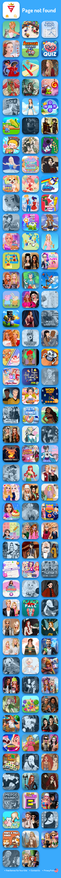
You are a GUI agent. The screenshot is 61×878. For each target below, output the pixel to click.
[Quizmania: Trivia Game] (49, 48)
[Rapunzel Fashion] (49, 376)
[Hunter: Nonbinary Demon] (30, 434)
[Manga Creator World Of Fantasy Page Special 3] (11, 858)
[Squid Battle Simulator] (11, 549)
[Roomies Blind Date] (11, 607)
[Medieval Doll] (49, 68)
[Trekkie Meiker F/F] (49, 549)
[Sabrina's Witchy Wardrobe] (49, 588)
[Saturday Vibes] (49, 492)
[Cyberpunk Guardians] (49, 704)
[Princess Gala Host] (49, 299)
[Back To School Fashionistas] (49, 530)
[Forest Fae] (30, 145)
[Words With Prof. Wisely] (11, 472)
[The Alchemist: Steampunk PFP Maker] (49, 781)
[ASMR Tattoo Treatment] (11, 222)
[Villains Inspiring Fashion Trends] (11, 415)
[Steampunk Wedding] (11, 627)
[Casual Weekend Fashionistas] (30, 453)
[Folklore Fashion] (30, 106)
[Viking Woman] (30, 839)
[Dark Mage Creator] (30, 511)
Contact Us (35, 870)
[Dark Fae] (49, 627)
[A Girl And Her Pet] (11, 29)
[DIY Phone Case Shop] (49, 145)
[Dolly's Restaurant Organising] (11, 357)
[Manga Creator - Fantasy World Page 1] (30, 762)
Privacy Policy (49, 870)
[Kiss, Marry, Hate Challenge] (49, 472)
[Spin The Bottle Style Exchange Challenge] (49, 800)
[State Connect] (30, 241)
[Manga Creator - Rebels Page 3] (11, 781)
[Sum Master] (11, 530)
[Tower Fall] (30, 607)
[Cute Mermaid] (30, 472)
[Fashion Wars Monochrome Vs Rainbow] (30, 299)
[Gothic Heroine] (49, 164)
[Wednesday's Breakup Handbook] (30, 819)
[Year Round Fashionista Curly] (11, 588)
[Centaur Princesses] (30, 781)
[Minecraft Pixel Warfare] (49, 318)
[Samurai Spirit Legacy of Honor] (49, 723)
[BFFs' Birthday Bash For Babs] (49, 839)
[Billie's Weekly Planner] (49, 742)
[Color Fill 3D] (30, 800)
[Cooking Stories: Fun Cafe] (11, 511)
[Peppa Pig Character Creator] (11, 299)
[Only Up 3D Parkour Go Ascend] (49, 280)
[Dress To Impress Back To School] (30, 492)
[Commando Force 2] (11, 453)
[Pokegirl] (30, 280)
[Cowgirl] (49, 222)
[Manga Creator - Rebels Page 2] (49, 819)
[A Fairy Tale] (11, 704)
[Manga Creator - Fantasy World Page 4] (49, 607)
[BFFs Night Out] (11, 492)
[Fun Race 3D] (30, 68)
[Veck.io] (11, 106)
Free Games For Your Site (16, 870)
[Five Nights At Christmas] (30, 125)
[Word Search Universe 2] (49, 29)
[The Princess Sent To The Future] (49, 260)
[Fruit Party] (30, 704)
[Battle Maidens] (30, 260)
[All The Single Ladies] (49, 337)
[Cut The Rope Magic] (30, 222)
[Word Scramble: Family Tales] (49, 665)
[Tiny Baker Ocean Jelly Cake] (30, 164)
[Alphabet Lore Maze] (11, 260)
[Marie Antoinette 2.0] (30, 665)
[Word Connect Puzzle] (49, 106)
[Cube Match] (11, 762)
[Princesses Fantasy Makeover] (49, 684)
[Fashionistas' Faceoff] (11, 684)
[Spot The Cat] (11, 819)
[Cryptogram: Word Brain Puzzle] (11, 569)
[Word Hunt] (49, 395)
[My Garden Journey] (11, 125)
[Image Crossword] (30, 376)
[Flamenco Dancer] (11, 68)
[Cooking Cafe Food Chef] (49, 569)
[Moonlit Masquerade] (30, 87)
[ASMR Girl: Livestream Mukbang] (11, 145)
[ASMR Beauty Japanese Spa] (30, 395)
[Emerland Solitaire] (11, 723)
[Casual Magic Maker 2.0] (30, 627)
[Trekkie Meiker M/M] (11, 395)
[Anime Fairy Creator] (30, 588)
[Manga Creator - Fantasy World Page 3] (30, 684)
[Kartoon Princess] (30, 742)
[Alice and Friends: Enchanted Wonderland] (30, 858)
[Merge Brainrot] (11, 800)
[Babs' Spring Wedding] (11, 646)
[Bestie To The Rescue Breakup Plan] (11, 337)
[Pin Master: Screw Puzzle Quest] (49, 357)
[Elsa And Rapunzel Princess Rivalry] (30, 569)
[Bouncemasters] (49, 183)
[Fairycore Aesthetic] (30, 646)
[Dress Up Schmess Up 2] (11, 87)
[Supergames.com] (7, 16)
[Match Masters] (11, 742)
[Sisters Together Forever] (11, 376)
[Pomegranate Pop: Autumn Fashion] (49, 762)
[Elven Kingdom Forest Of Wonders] (11, 434)
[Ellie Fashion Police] (49, 511)
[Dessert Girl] (30, 183)
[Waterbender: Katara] (30, 549)
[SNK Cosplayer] (11, 665)
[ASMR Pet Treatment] (11, 183)
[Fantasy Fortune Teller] (49, 434)
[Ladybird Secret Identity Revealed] (30, 202)
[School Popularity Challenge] (30, 530)
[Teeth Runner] (30, 415)
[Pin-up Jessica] (30, 318)
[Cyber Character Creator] (30, 357)
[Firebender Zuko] (49, 125)
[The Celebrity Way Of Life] (30, 337)
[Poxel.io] (11, 318)
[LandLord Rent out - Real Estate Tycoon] (49, 646)
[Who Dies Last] (49, 202)
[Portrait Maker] (11, 48)
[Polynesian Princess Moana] (49, 415)
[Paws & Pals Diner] (11, 839)
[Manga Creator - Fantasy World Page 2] (30, 723)
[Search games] (15, 16)
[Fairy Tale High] (11, 202)
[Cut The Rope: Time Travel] (49, 87)
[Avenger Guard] (30, 48)
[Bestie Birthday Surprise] (11, 280)
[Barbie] (49, 241)
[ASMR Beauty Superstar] (11, 241)
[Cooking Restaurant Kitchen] (30, 29)
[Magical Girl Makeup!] (49, 453)
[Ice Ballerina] (11, 164)
